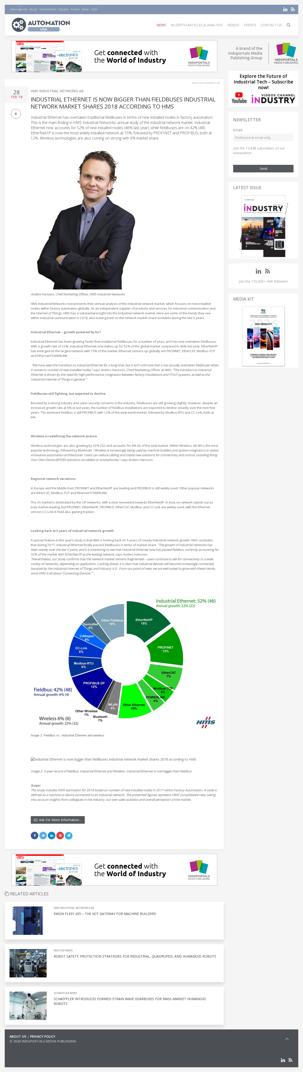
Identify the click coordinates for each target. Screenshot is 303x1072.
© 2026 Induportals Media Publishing (42, 1041)
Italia (85, 9)
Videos (233, 25)
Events (250, 25)
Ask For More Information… (59, 820)
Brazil (33, 9)
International (18, 9)
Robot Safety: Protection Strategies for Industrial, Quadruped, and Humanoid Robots (135, 956)
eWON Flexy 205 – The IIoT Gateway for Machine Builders (105, 913)
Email (237, 130)
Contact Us (271, 25)
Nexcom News (63, 950)
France (75, 9)
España (63, 9)
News (161, 25)
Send (263, 168)
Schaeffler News (65, 993)
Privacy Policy (42, 1036)
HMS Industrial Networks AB (57, 91)
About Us (17, 1036)
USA (93, 9)
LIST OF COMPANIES (25, 1046)
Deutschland (48, 9)
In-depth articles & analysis (197, 25)
